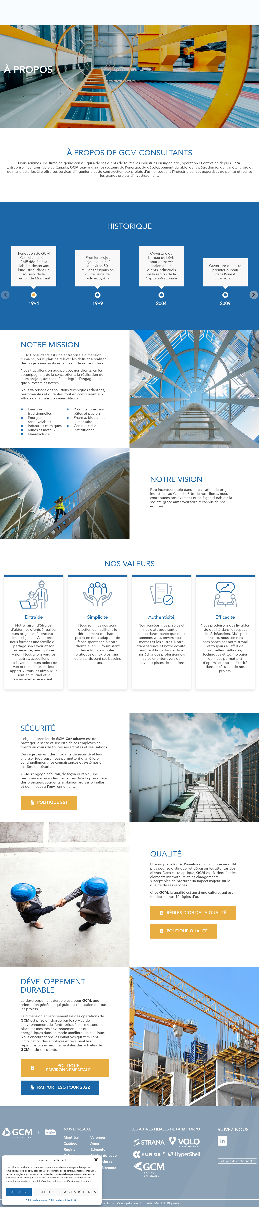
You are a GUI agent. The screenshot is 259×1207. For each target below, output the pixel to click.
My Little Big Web (166, 1203)
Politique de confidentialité (62, 1200)
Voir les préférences (80, 1192)
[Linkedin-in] (222, 1141)
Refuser (47, 1192)
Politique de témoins (36, 1200)
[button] (96, 1160)
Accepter (18, 1192)
